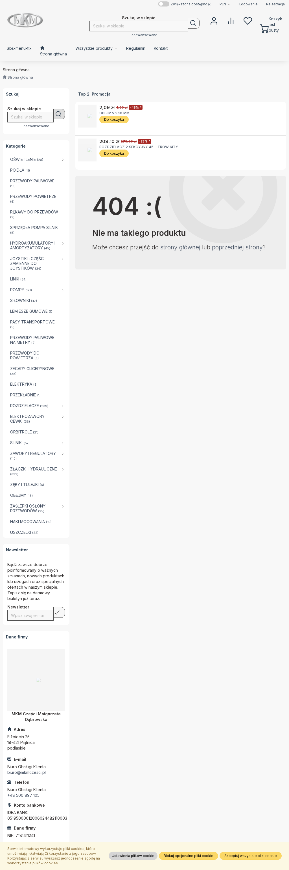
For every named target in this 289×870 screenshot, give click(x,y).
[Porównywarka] (231, 20)
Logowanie (248, 4)
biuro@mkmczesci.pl (26, 772)
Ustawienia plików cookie (133, 856)
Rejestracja (275, 4)
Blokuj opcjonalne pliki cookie (188, 856)
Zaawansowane (144, 35)
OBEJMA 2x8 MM (114, 113)
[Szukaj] (194, 23)
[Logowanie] (214, 20)
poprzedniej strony (237, 247)
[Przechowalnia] (248, 20)
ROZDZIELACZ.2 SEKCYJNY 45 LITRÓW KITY (138, 146)
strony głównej (180, 247)
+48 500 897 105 (23, 795)
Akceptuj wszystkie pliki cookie (250, 856)
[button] (225, 4)
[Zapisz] (59, 612)
